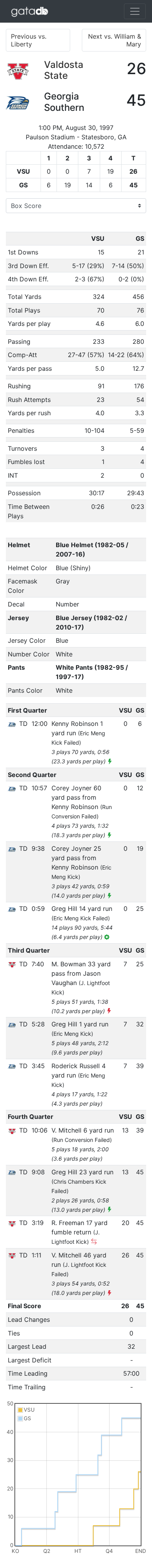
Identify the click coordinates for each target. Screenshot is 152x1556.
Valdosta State (63, 70)
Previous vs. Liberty (28, 40)
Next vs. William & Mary (114, 40)
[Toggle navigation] (135, 11)
